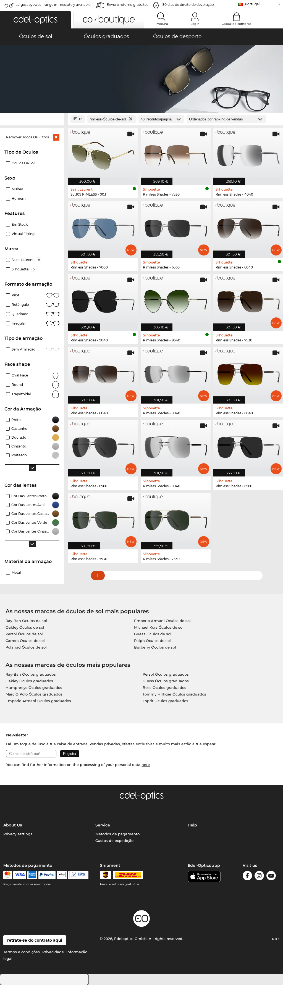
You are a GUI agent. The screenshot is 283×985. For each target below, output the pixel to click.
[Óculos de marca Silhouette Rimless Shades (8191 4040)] (248, 153)
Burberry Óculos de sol (155, 647)
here (146, 764)
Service (102, 825)
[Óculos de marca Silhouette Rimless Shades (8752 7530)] (103, 518)
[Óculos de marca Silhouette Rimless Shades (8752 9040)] (175, 372)
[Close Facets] (32, 119)
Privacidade (53, 952)
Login (194, 24)
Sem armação (23, 349)
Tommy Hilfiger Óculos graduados (174, 694)
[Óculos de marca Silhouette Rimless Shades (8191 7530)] (175, 153)
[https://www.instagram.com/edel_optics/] (259, 876)
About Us (12, 825)
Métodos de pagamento (117, 834)
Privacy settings (17, 834)
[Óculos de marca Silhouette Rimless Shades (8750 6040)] (248, 372)
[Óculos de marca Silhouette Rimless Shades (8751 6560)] (103, 445)
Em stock (20, 224)
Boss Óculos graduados (164, 687)
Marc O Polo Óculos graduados (34, 694)
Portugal (252, 4)
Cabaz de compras (236, 24)
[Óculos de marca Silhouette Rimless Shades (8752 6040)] (103, 372)
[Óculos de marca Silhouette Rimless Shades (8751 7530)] (175, 518)
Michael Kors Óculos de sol (159, 627)
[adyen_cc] (7, 875)
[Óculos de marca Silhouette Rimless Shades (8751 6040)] (248, 226)
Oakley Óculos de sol (25, 627)
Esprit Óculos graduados (165, 701)
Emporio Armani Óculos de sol (162, 620)
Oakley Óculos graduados (29, 681)
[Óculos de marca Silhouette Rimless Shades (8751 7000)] (103, 226)
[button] (35, 19)
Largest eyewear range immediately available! (53, 4)
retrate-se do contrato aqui (34, 940)
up (275, 938)
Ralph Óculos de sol (152, 640)
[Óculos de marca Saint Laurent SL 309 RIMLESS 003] (103, 153)
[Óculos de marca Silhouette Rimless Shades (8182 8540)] (175, 299)
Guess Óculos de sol (152, 634)
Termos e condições (21, 952)
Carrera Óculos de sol (25, 640)
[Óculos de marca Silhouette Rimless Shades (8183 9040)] (103, 299)
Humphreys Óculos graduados (34, 687)
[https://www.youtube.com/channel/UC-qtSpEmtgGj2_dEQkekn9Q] (271, 876)
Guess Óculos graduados (166, 681)
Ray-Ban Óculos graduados (31, 674)
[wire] (78, 875)
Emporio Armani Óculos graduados (38, 701)
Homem (19, 198)
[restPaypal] (47, 875)
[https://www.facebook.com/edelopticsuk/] (247, 876)
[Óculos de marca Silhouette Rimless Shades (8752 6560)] (175, 226)
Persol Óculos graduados (166, 674)
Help (192, 825)
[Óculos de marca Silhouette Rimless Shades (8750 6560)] (248, 445)
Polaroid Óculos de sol (26, 647)
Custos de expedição (114, 840)
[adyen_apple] (62, 875)
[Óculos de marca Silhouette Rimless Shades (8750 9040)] (175, 445)
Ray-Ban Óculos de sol (26, 620)
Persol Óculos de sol (24, 634)
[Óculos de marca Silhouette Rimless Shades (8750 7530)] (248, 299)
